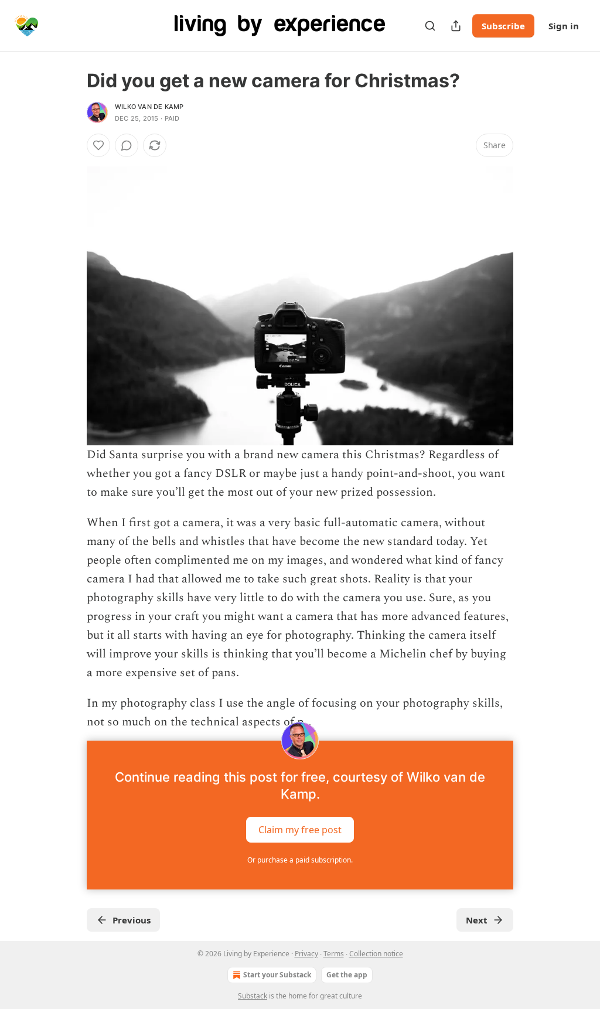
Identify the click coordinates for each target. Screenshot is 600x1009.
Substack (252, 996)
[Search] (430, 26)
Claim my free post (300, 829)
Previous (131, 920)
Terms (333, 954)
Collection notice (376, 954)
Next (477, 920)
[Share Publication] (456, 26)
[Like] (98, 145)
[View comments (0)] (126, 145)
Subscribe (503, 26)
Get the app (346, 975)
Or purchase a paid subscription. (300, 860)
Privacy (306, 954)
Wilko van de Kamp (149, 107)
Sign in (563, 26)
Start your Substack (277, 975)
